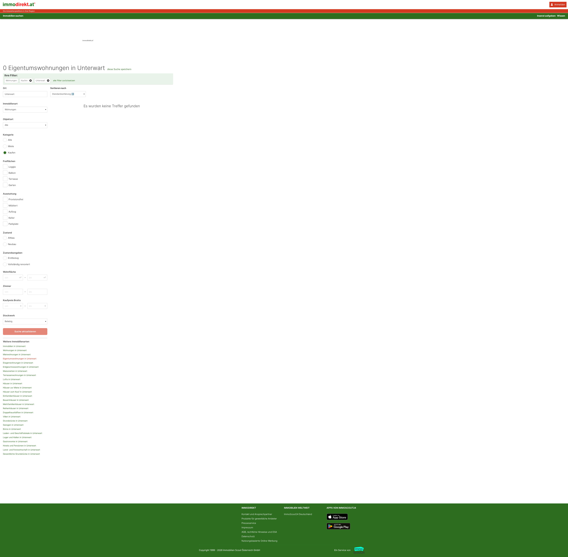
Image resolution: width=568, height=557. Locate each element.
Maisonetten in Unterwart (15, 371)
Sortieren (58, 88)
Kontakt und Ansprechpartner (257, 514)
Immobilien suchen (13, 15)
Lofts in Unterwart (11, 379)
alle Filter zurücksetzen (64, 80)
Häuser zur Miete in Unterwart (17, 387)
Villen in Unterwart (11, 416)
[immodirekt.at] (19, 5)
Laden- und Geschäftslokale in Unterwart (22, 433)
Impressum (247, 527)
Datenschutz (248, 536)
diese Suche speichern (119, 69)
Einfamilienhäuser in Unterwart (17, 396)
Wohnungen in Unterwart (15, 350)
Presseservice (249, 523)
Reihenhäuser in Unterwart (15, 408)
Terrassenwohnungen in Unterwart (19, 375)
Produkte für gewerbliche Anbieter (259, 518)
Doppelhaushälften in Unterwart (18, 412)
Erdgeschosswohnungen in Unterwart (21, 367)
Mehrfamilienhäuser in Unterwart (18, 404)
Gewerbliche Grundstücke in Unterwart (21, 454)
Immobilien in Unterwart (14, 346)
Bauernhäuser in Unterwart (16, 400)
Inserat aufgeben (546, 15)
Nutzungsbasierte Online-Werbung (259, 540)
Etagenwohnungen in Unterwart (18, 363)
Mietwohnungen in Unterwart (17, 354)
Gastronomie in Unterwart (15, 441)
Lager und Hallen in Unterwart (17, 437)
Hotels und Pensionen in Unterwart (19, 445)
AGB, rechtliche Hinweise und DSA (259, 532)
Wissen (561, 15)
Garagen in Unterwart (13, 425)
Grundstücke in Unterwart (15, 421)
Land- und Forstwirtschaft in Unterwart (21, 450)
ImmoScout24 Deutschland (298, 514)
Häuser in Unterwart (12, 383)
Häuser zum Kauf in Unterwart (17, 392)
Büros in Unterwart (12, 429)
